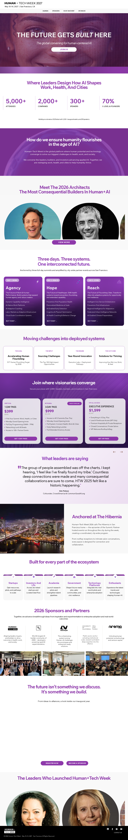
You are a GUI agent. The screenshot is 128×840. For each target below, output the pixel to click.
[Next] (121, 451)
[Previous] (114, 451)
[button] (60, 551)
